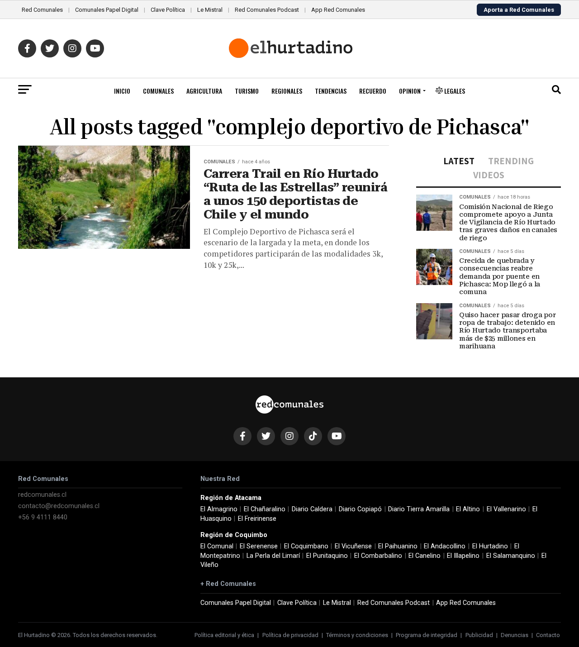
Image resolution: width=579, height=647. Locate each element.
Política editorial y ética (224, 635)
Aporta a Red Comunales (519, 9)
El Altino (468, 509)
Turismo (247, 90)
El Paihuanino (398, 546)
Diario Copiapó (360, 509)
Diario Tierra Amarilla (419, 509)
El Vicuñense (353, 546)
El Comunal (216, 546)
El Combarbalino (378, 556)
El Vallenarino (506, 509)
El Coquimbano (306, 546)
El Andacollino (444, 546)
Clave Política (168, 9)
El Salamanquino (510, 556)
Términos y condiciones (357, 635)
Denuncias (514, 635)
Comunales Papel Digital (106, 9)
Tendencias (330, 90)
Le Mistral (210, 9)
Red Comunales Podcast (267, 9)
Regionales (286, 90)
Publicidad (479, 635)
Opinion (410, 90)
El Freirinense (257, 519)
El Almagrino (218, 509)
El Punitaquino (327, 556)
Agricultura (204, 90)
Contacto (548, 635)
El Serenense (259, 546)
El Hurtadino (490, 546)
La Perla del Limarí (273, 556)
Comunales (158, 90)
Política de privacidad (290, 635)
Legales (454, 90)
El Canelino (424, 556)
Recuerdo (372, 90)
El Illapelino (463, 556)
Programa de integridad (426, 635)
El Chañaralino (264, 509)
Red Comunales (42, 9)
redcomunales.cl (42, 495)
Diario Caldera (312, 509)
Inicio (122, 90)
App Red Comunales (338, 9)
